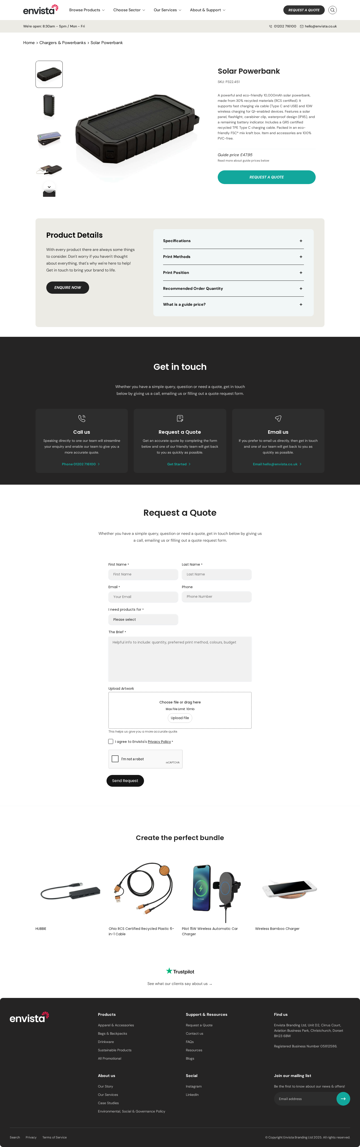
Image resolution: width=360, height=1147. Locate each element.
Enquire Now (67, 287)
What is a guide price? (184, 304)
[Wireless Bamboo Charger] (289, 888)
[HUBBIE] (70, 888)
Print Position (176, 272)
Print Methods (177, 256)
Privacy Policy (159, 741)
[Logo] (29, 1018)
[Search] (332, 10)
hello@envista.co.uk (321, 26)
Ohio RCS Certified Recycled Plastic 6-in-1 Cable (141, 931)
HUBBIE (41, 928)
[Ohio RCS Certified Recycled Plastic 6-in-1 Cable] (143, 888)
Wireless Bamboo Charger (277, 928)
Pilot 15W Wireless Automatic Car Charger (210, 931)
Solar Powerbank (107, 42)
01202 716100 (285, 26)
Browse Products (84, 9)
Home (29, 42)
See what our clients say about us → (180, 983)
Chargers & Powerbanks (62, 42)
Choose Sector (127, 9)
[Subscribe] (343, 1099)
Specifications (177, 240)
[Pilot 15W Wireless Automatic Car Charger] (216, 888)
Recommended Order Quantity (193, 288)
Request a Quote (304, 10)
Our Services (165, 9)
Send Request (125, 781)
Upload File (180, 717)
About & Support (205, 9)
